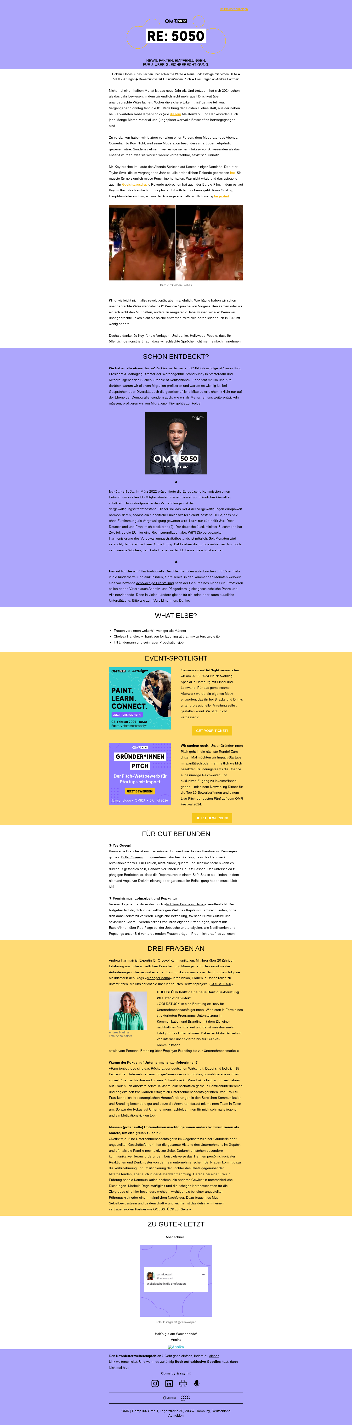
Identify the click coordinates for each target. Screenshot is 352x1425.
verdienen (133, 631)
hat (232, 173)
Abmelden (176, 1415)
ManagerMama (158, 978)
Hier (172, 403)
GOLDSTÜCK (220, 984)
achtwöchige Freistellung (155, 583)
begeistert (221, 196)
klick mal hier (118, 1367)
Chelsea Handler (126, 636)
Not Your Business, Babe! (185, 904)
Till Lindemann (125, 642)
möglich (201, 538)
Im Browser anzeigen (234, 9)
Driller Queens (132, 857)
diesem (175, 114)
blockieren (160, 527)
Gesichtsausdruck (135, 184)
